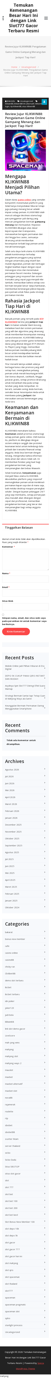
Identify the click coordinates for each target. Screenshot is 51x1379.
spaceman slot (12, 1311)
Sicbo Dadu (10, 1159)
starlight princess (14, 1325)
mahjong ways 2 (13, 1063)
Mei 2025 (10, 872)
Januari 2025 (11, 900)
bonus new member (15, 939)
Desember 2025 (13, 824)
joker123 (9, 1007)
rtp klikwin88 (15, 106)
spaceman (10, 1297)
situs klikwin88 (28, 106)
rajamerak (10, 1104)
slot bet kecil (11, 1214)
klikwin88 (9, 103)
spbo (7, 1318)
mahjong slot (11, 1056)
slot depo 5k (11, 1235)
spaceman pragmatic (15, 1304)
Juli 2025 (9, 859)
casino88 (9, 959)
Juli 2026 (9, 776)
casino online (11, 952)
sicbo (7, 1152)
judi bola (9, 1014)
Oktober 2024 (12, 907)
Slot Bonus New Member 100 (20, 1221)
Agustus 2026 (12, 769)
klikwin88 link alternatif (24, 103)
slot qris (9, 1270)
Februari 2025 (12, 893)
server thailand (12, 1145)
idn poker (9, 1001)
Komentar (8, 546)
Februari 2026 (12, 811)
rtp (6, 1118)
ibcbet (8, 987)
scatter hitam (12, 1138)
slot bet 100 (11, 1201)
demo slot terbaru (14, 980)
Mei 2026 (10, 790)
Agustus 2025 (12, 852)
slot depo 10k (12, 1228)
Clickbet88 (10, 973)
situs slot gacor (13, 1173)
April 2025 (10, 879)
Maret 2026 (11, 804)
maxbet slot (11, 1090)
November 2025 (13, 831)
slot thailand (11, 1283)
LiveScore (10, 1035)
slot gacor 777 (12, 1249)
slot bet (9, 1194)
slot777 (9, 1290)
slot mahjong (11, 1263)
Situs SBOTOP (12, 1166)
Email (5, 587)
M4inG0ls (10, 101)
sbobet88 (10, 1132)
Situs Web (7, 601)
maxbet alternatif (13, 1083)
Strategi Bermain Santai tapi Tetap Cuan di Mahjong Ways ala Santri (25, 697)
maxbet (9, 1077)
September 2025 (13, 845)
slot (7, 1180)
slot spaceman (12, 1276)
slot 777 (9, 1187)
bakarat (9, 932)
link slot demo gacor (15, 1028)
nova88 (8, 1097)
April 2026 (10, 797)
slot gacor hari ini (13, 1256)
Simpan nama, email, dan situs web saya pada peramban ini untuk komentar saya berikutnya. (24, 621)
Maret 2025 (11, 886)
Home (14, 67)
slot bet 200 (11, 1208)
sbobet (8, 1125)
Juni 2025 (9, 866)
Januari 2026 (11, 817)
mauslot (9, 1070)
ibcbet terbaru (12, 994)
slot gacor (10, 1242)
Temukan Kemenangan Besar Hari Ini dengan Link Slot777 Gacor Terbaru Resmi (23, 18)
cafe (7, 946)
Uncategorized (28, 67)
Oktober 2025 (12, 838)
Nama (6, 573)
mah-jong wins (12, 1042)
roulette (9, 1111)
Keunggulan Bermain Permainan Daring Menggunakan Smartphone (24, 707)
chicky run (10, 966)
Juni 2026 (9, 783)
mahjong (9, 1049)
